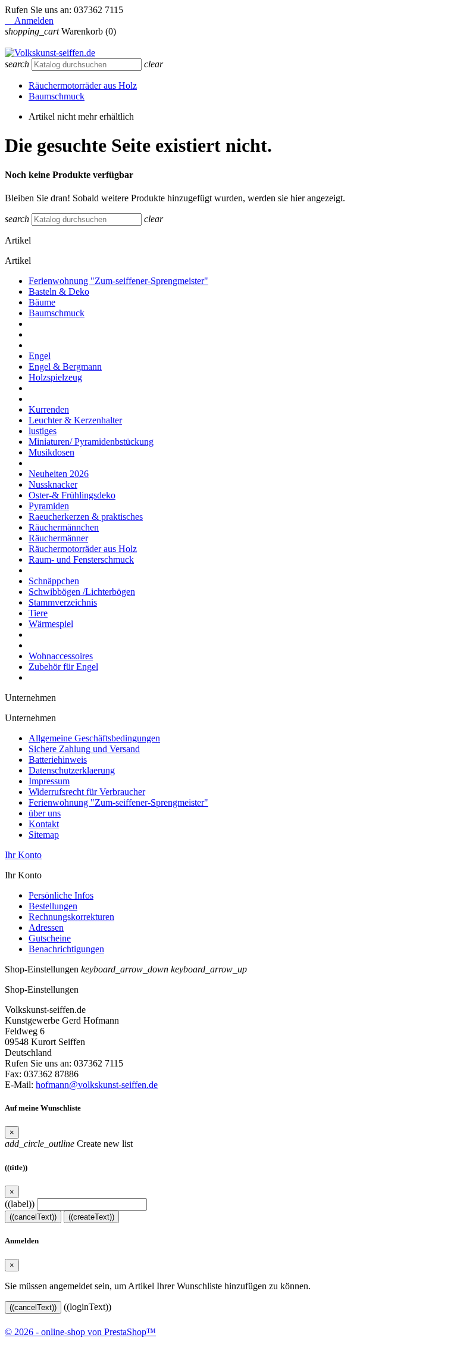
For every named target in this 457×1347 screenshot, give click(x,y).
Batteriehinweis (58, 759)
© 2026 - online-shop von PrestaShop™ (80, 1332)
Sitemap (44, 835)
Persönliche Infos (61, 895)
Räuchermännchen (64, 527)
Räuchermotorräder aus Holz (83, 85)
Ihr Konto (23, 855)
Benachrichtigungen (66, 949)
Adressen (46, 927)
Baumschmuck (56, 96)
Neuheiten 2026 (59, 474)
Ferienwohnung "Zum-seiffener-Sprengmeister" (118, 281)
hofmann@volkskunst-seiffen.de (97, 1085)
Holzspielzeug (55, 377)
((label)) (20, 1204)
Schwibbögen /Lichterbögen (82, 592)
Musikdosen (51, 452)
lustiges (43, 431)
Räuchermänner (58, 538)
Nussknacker (53, 484)
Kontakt (44, 824)
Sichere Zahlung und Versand (84, 749)
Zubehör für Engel (63, 667)
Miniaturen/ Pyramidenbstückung (91, 441)
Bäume (42, 302)
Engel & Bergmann (65, 366)
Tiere (38, 613)
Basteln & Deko (59, 291)
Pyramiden (49, 506)
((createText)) (91, 1216)
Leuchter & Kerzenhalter (75, 420)
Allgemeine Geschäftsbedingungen (94, 738)
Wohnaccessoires (61, 656)
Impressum (49, 781)
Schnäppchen (54, 581)
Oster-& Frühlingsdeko (72, 495)
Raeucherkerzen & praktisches (86, 517)
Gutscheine (50, 938)
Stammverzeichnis (63, 602)
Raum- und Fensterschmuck (81, 559)
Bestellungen (53, 906)
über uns (45, 813)
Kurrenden (49, 409)
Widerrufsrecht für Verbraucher (87, 792)
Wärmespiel (51, 624)
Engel (40, 356)
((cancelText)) (33, 1216)
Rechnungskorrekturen (71, 917)
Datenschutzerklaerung (72, 770)
